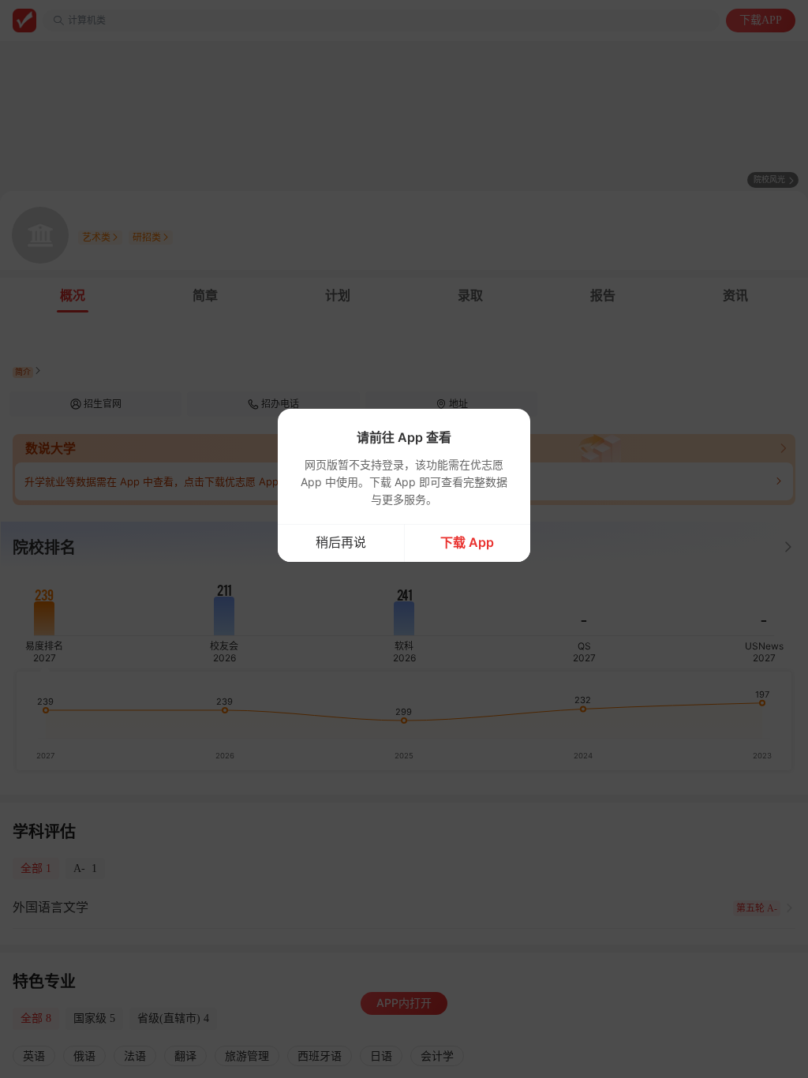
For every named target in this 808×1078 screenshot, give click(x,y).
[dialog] (404, 485)
